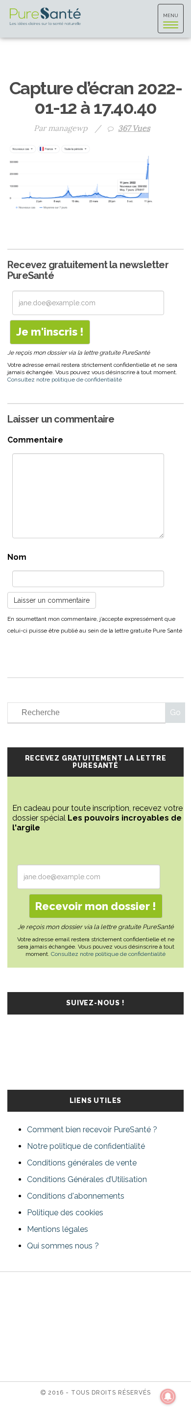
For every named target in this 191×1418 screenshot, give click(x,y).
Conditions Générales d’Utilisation (87, 1179)
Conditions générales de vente (82, 1162)
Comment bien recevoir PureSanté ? (92, 1129)
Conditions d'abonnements (75, 1196)
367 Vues (134, 128)
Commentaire (35, 439)
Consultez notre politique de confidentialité (64, 379)
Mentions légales (57, 1229)
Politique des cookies (65, 1212)
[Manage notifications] (168, 1396)
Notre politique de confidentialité (86, 1146)
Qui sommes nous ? (63, 1245)
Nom (16, 557)
